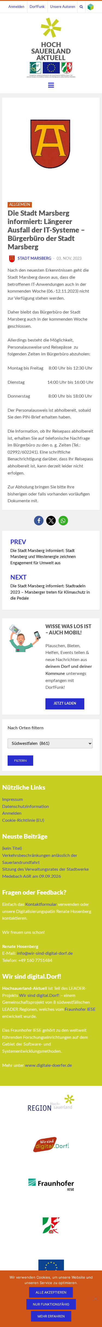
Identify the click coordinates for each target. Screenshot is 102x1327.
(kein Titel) (12, 848)
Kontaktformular (41, 904)
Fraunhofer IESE (80, 1009)
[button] (39, 520)
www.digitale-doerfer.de (48, 1065)
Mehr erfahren (51, 1316)
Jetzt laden (65, 703)
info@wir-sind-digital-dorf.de (45, 953)
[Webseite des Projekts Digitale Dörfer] (90, 7)
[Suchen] (81, 7)
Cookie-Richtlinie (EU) (23, 820)
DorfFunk (37, 6)
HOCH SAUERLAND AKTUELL (51, 51)
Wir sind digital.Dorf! (39, 995)
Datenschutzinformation (25, 806)
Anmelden (16, 6)
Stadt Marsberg (34, 259)
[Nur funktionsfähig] (95, 1298)
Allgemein (19, 205)
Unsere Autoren (62, 6)
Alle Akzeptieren (51, 1292)
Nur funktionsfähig (51, 1304)
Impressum (12, 799)
